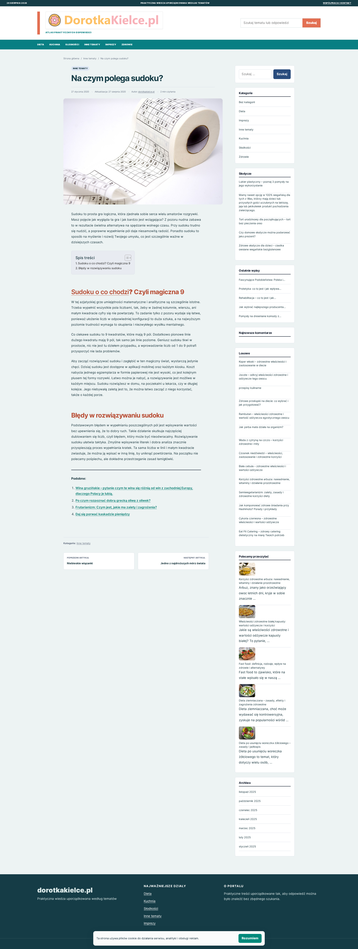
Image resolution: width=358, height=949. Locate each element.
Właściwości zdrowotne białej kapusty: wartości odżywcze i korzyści (262, 623)
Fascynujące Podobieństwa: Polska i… (262, 279)
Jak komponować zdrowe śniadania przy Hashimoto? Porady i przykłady (264, 506)
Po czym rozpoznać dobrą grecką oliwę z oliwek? (113, 500)
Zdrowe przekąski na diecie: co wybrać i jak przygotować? (263, 402)
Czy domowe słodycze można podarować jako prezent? (264, 234)
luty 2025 (245, 837)
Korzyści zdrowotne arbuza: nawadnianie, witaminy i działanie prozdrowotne (264, 480)
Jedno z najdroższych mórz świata (183, 563)
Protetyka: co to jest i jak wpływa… (260, 288)
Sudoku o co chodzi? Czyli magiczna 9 (104, 263)
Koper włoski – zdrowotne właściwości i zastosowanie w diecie (262, 363)
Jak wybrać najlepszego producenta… (262, 307)
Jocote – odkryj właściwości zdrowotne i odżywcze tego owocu (263, 376)
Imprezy (110, 44)
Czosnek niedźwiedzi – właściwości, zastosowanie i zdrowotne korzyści (261, 454)
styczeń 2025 (247, 846)
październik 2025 (250, 800)
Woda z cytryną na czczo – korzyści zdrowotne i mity (261, 441)
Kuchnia (54, 44)
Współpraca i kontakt (337, 3)
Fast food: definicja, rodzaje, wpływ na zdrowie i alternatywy (262, 665)
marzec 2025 (247, 828)
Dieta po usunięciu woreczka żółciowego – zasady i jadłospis (265, 744)
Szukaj (311, 23)
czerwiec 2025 (248, 809)
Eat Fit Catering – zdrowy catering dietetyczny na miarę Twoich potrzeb (261, 533)
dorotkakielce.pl (146, 91)
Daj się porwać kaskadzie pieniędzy (103, 514)
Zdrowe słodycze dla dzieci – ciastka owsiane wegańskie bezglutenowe (261, 247)
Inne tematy (92, 44)
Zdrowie (127, 44)
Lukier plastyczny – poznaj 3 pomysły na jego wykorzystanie (264, 183)
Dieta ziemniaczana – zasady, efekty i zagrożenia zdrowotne (262, 702)
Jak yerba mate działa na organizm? (261, 426)
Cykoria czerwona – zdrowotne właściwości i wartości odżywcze (259, 520)
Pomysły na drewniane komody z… (260, 315)
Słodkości (72, 44)
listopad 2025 (247, 791)
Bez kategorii (247, 102)
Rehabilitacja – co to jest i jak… (257, 297)
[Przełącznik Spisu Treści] (126, 258)
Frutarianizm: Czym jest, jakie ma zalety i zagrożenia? (116, 507)
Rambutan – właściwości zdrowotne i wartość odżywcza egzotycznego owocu (264, 415)
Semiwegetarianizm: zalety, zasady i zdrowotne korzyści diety (261, 493)
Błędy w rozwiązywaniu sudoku (100, 268)
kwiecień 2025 (248, 819)
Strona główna (71, 58)
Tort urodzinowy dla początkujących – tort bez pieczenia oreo (265, 221)
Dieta (40, 44)
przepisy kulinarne (250, 387)
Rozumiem (250, 938)
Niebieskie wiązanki (80, 563)
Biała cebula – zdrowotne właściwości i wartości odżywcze (262, 467)
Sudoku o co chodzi (100, 292)
